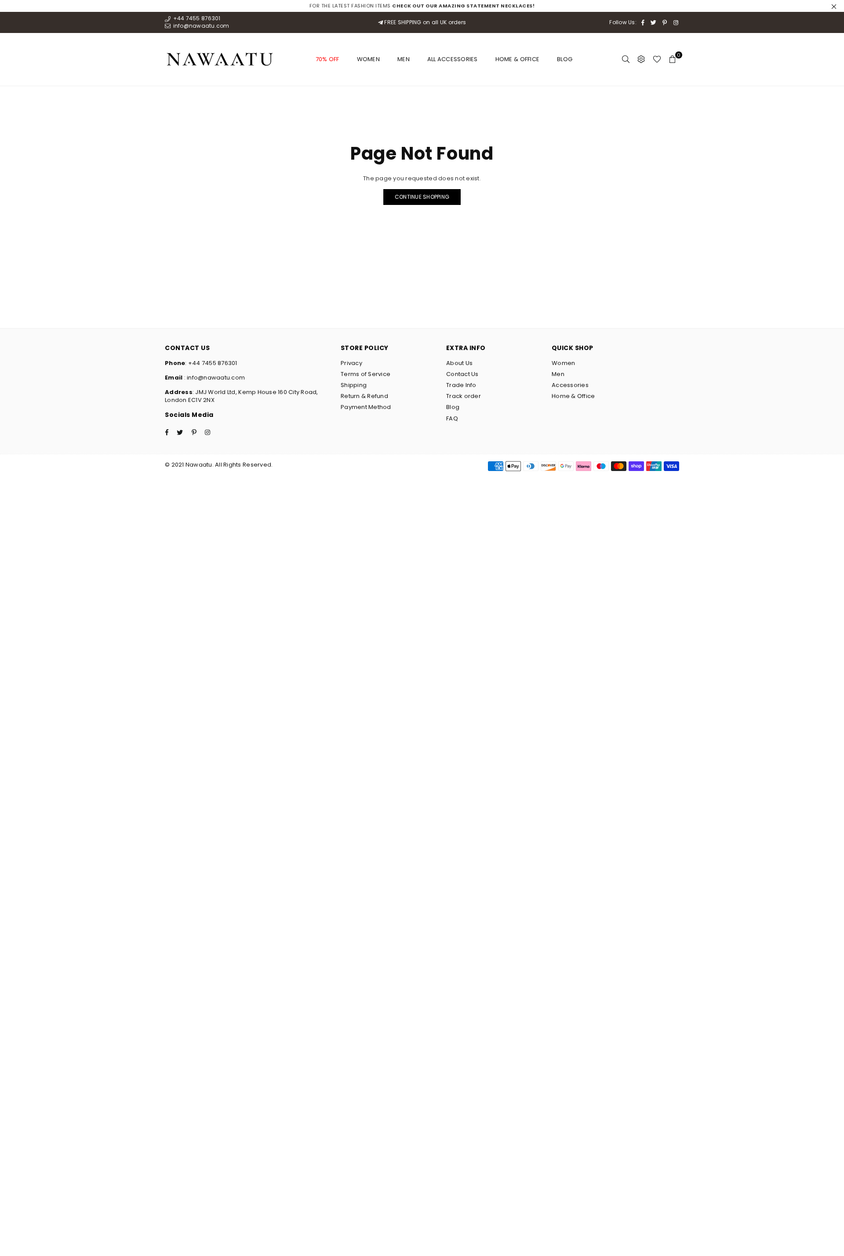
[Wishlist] (657, 59)
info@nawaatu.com (200, 25)
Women (368, 59)
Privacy (351, 363)
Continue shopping (422, 197)
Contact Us (462, 374)
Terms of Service (365, 374)
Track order (463, 396)
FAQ (452, 418)
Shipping (354, 385)
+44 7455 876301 (195, 18)
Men (403, 59)
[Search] (625, 59)
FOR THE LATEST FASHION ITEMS (422, 5)
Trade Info (461, 385)
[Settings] (641, 59)
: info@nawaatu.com (213, 377)
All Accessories (452, 59)
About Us (459, 363)
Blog (564, 59)
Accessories (570, 385)
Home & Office (517, 59)
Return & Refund (364, 396)
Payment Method (366, 407)
